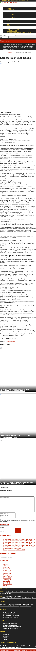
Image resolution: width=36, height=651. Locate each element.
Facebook (6, 636)
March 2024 (6, 568)
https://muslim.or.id (10, 341)
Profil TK (12, 17)
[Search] (18, 530)
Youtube (5, 637)
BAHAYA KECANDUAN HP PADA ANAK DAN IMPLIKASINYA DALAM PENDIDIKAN (14, 390)
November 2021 (7, 584)
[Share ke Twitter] (3, 53)
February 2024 (7, 570)
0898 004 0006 (6, 0)
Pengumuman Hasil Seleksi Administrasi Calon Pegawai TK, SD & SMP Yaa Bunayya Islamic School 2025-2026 (19, 543)
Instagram (6, 634)
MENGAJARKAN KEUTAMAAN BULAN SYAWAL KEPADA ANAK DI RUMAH (15, 436)
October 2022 (7, 578)
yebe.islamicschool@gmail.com (19, 0)
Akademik (6, 11)
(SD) (8, 614)
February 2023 (7, 575)
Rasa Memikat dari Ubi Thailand (12, 548)
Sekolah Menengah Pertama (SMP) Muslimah (19, 32)
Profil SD (12, 14)
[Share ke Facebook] (2, 53)
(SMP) (9, 612)
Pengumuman (10, 22)
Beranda (5, 5)
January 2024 (6, 572)
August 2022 (6, 581)
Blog (14, 52)
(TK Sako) (11, 615)
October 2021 (7, 585)
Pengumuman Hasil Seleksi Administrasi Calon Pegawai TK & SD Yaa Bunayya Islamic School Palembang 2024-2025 (19, 546)
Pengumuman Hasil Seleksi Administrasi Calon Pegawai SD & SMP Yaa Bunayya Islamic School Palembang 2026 (19, 539)
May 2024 (6, 567)
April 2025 (6, 565)
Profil (4, 6)
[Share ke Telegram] (7, 53)
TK (8, 15)
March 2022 (6, 582)
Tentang (9, 8)
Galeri (5, 23)
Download (6, 26)
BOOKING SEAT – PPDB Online (12, 28)
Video (8, 25)
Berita (5, 18)
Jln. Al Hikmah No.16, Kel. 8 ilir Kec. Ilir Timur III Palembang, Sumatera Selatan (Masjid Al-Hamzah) (18, 646)
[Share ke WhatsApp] (4, 53)
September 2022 (7, 579)
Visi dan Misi (10, 9)
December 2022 (7, 576)
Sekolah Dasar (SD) (12, 31)
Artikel (8, 20)
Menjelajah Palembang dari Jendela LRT (14, 550)
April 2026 (6, 564)
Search (2, 527)
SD (7, 12)
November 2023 (7, 573)
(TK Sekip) (10, 617)
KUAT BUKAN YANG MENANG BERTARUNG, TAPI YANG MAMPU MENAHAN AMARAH (16, 483)
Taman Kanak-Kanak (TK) (14, 29)
